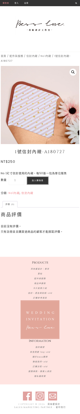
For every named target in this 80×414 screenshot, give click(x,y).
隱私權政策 (40, 376)
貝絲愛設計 (40, 25)
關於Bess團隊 (40, 356)
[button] (73, 72)
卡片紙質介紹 (40, 288)
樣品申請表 (40, 283)
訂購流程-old (40, 366)
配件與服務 (16, 56)
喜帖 (40, 273)
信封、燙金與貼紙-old (40, 293)
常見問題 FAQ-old (40, 352)
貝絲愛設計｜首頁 (40, 268)
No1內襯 (46, 56)
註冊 (26, 3)
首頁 (3, 56)
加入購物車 (37, 180)
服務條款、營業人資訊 (40, 371)
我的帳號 (40, 347)
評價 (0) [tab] (10, 204)
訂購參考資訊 (40, 297)
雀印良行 (61, 407)
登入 (17, 3)
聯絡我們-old (40, 361)
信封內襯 (31, 56)
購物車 (6, 3)
